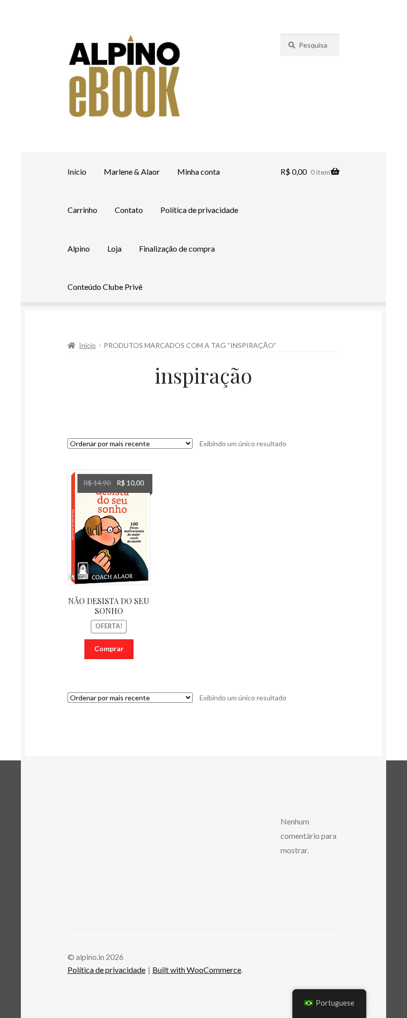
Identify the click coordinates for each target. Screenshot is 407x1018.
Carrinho (82, 209)
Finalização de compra (177, 248)
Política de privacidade (199, 209)
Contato (129, 209)
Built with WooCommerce (196, 969)
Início (77, 171)
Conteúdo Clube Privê (105, 286)
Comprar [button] (109, 648)
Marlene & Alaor (132, 171)
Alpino (79, 248)
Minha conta (198, 171)
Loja (114, 248)
